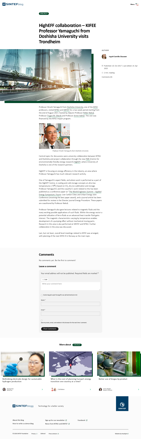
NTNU (57, 110)
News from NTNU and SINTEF (56, 424)
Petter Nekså (88, 113)
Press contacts (53, 434)
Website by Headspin (121, 434)
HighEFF (77, 162)
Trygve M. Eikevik (54, 115)
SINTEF (66, 110)
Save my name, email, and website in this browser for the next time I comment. (64, 322)
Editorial (43, 433)
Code (45, 279)
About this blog (18, 420)
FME (88, 159)
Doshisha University (75, 107)
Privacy (33, 434)
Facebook (81, 420)
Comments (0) (107, 77)
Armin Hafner (79, 115)
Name (43, 300)
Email (43, 310)
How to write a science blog (23, 424)
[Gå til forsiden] (23, 406)
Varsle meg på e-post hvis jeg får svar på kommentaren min (60, 295)
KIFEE (95, 107)
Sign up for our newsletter (55, 420)
